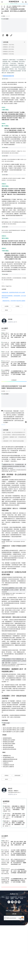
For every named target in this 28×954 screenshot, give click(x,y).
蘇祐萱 (4, 391)
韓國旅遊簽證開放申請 (8, 76)
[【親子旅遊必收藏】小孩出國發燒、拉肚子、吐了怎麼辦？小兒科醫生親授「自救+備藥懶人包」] (7, 816)
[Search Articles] (23, 2)
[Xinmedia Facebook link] (9, 902)
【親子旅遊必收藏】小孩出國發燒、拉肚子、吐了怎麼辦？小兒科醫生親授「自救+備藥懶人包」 (18, 815)
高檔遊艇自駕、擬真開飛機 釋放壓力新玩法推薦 (13, 292)
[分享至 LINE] (7, 35)
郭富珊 (4, 16)
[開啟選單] (2, 2)
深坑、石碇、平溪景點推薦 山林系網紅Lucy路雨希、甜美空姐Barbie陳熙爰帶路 (16, 7)
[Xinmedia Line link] (19, 902)
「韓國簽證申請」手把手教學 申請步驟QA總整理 (13, 300)
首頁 (1, 7)
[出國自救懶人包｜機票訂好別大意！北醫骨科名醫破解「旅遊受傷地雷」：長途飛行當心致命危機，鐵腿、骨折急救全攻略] (7, 808)
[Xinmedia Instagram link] (12, 902)
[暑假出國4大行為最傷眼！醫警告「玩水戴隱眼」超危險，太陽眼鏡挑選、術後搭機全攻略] (7, 823)
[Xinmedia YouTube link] (15, 902)
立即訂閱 (14, 914)
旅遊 (4, 7)
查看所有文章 (11, 322)
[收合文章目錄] (24, 42)
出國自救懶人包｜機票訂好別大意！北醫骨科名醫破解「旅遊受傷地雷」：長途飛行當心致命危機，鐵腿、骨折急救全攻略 (18, 807)
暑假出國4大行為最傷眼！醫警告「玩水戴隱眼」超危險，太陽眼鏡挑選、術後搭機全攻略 (18, 822)
